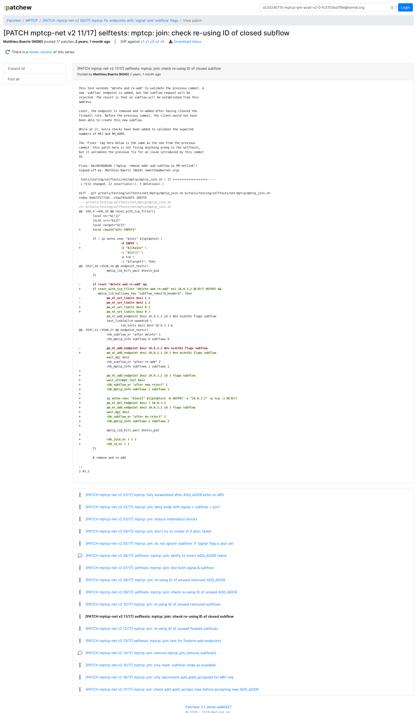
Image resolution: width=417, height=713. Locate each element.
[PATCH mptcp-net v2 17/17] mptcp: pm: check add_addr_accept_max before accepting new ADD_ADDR (171, 689)
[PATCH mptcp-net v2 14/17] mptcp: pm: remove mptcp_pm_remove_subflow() (150, 653)
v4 (157, 41)
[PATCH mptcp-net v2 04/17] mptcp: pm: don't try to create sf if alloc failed (147, 531)
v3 (152, 41)
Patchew (14, 20)
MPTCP (32, 20)
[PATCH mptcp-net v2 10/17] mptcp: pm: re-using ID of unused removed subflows (152, 604)
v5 (162, 41)
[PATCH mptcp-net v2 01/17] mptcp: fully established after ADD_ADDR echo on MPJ (154, 495)
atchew (18, 7)
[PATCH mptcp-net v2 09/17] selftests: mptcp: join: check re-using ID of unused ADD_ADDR (160, 592)
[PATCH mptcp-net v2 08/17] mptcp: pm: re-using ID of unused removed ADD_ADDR (154, 580)
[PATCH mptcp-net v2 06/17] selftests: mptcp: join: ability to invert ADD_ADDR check (155, 555)
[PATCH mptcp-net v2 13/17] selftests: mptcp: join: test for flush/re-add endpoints (152, 641)
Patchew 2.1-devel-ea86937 (208, 707)
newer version (40, 52)
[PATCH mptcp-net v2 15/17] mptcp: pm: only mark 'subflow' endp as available (150, 665)
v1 (142, 41)
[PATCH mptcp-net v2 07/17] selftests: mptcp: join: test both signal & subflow (149, 568)
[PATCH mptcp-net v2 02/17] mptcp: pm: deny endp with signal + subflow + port (152, 507)
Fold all (14, 79)
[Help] (396, 7)
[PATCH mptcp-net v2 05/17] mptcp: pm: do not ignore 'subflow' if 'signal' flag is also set (158, 543)
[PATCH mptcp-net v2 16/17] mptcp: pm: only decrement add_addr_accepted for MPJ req (158, 677)
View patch (192, 20)
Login (405, 7)
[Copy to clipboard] (392, 7)
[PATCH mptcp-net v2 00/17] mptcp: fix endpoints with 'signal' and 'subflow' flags (110, 20)
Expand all (16, 68)
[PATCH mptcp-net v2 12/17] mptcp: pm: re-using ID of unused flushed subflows (151, 628)
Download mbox (187, 41)
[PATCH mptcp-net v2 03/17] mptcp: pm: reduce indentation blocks (140, 519)
